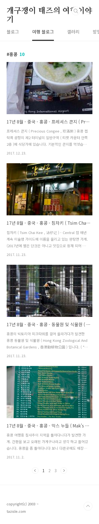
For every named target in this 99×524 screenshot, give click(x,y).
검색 (76, 11)
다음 (64, 470)
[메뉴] (88, 11)
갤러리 (73, 31)
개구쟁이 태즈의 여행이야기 (49, 11)
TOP (88, 506)
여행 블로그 (43, 31)
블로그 (13, 31)
